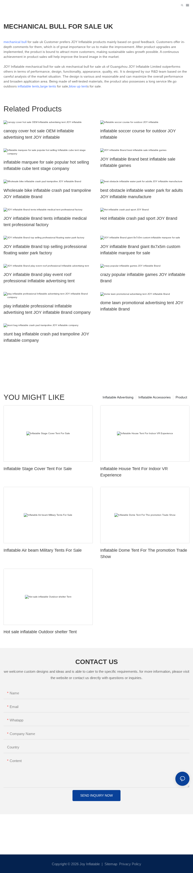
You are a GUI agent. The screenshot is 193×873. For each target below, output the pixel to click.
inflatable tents (28, 86)
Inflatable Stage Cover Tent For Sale (38, 468)
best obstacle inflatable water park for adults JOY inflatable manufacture (141, 193)
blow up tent (78, 86)
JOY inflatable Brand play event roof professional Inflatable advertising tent (39, 277)
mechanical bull (15, 42)
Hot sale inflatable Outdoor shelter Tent (40, 631)
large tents (48, 86)
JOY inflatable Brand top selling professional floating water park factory (45, 249)
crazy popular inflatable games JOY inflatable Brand (142, 277)
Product (181, 397)
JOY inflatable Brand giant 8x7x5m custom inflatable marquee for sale (140, 249)
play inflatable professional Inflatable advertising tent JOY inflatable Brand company (47, 309)
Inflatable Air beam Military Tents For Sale (43, 550)
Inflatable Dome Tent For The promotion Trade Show (143, 553)
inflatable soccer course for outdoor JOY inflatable (138, 134)
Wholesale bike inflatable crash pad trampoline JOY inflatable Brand (47, 193)
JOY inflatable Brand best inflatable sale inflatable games (137, 162)
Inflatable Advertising (118, 397)
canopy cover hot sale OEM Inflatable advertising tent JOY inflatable (39, 134)
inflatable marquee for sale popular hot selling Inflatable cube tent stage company (46, 165)
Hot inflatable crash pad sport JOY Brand (138, 218)
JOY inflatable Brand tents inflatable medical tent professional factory (45, 221)
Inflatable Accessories (154, 397)
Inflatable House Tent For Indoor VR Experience (134, 471)
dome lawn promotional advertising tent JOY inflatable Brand (141, 305)
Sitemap (110, 864)
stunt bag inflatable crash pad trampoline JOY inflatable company (46, 337)
